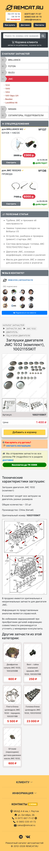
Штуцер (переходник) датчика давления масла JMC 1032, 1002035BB (12, 755)
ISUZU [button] (11, 72)
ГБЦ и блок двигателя (18, 335)
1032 (7, 85)
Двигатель (12, 332)
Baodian (9, 99)
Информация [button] (23, 793)
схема (32, 804)
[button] (44, 376)
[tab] (24, 60)
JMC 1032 (31, 328)
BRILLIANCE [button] (14, 59)
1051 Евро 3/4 (11, 95)
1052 (7, 92)
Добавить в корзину (25, 432)
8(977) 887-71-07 (32, 14)
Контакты (39, 25)
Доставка (25, 25)
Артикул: (7, 414)
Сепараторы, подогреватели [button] (26, 115)
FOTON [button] (12, 66)
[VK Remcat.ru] (28, 836)
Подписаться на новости (25, 313)
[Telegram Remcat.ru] (21, 836)
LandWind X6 (11, 102)
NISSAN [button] (12, 109)
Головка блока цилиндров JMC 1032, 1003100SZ (32, 709)
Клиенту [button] (23, 782)
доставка (8, 460)
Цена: (6, 422)
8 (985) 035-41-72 (26, 821)
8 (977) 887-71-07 (25, 818)
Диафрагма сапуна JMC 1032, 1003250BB (12, 667)
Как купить (10, 25)
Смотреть (11, 162)
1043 (7, 88)
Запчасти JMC (14, 328)
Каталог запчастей (13, 325)
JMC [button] (10, 79)
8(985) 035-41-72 (33, 17)
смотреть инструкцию (18, 445)
